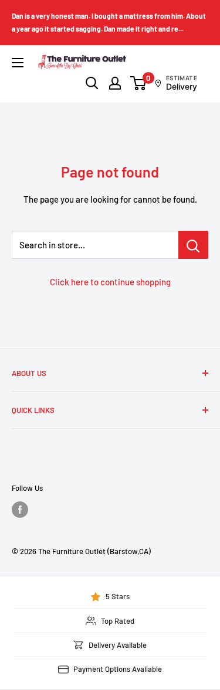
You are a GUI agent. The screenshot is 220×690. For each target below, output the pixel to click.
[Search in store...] (193, 245)
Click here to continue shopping (110, 281)
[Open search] (92, 83)
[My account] (115, 83)
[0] (138, 83)
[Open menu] (17, 62)
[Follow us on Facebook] (20, 509)
